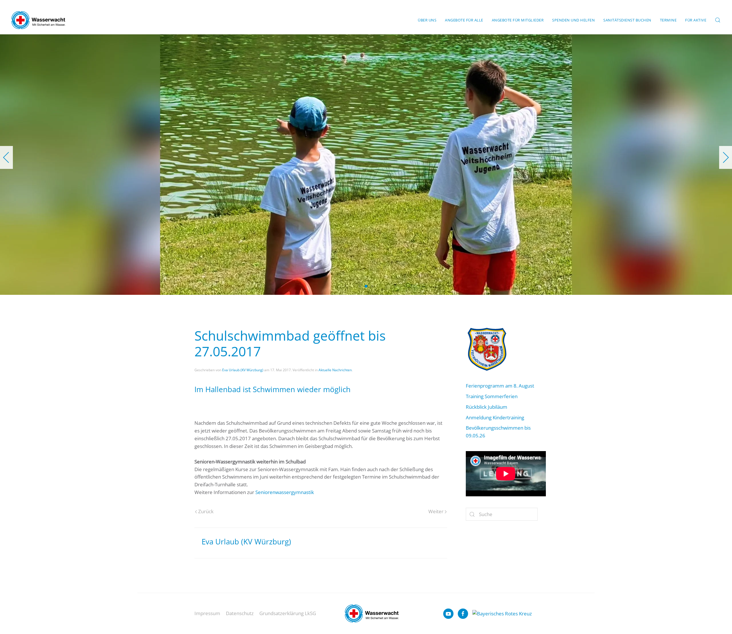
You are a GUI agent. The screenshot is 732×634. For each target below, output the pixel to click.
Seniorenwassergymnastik (284, 492)
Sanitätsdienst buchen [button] (627, 20)
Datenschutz (240, 613)
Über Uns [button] (427, 20)
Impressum (207, 613)
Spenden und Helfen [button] (573, 20)
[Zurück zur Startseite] (38, 20)
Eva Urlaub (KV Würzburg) (242, 370)
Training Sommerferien (492, 396)
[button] (718, 20)
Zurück (206, 511)
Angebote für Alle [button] (464, 20)
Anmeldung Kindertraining (495, 417)
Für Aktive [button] (695, 20)
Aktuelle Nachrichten (335, 370)
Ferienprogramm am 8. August (500, 385)
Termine (668, 20)
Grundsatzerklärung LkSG (287, 613)
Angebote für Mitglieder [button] (518, 20)
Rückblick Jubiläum (486, 407)
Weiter (435, 511)
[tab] (359, 286)
